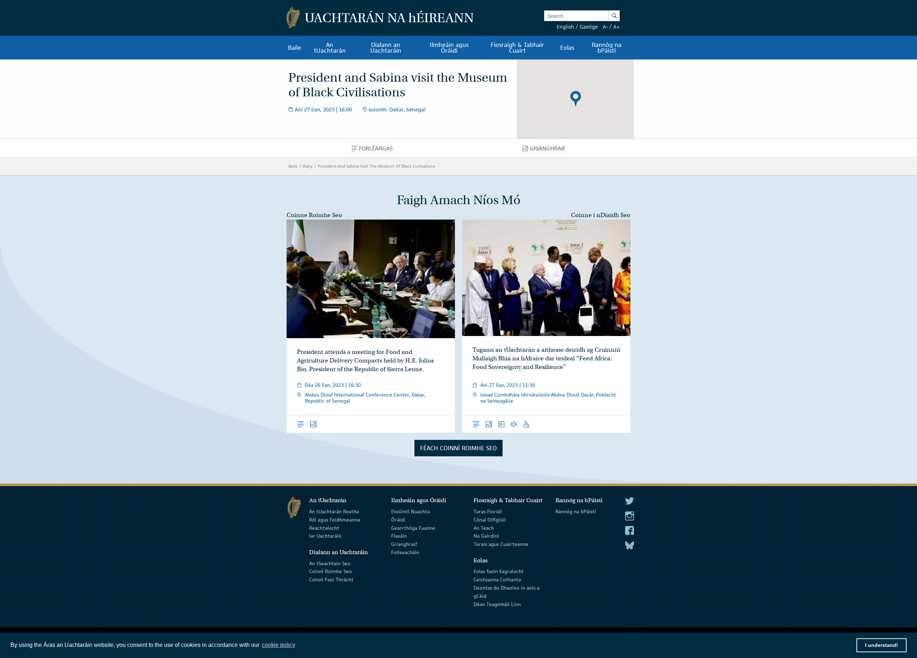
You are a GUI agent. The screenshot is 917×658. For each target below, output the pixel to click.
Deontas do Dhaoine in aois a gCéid (506, 592)
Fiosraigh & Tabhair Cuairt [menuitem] (517, 47)
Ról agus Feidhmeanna (334, 520)
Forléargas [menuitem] (377, 150)
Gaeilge (589, 26)
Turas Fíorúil (488, 511)
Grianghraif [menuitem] (549, 150)
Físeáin (399, 536)
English (565, 26)
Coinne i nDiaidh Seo (600, 215)
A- (605, 26)
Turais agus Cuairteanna (501, 544)
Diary (308, 166)
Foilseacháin (405, 552)
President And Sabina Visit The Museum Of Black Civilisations (376, 166)
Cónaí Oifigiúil (490, 520)
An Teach (484, 527)
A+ (616, 26)
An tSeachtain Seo (329, 563)
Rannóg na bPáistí (576, 511)
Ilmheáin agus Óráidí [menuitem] (449, 47)
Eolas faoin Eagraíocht (499, 571)
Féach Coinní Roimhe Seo (458, 448)
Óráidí (398, 520)
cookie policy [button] (278, 645)
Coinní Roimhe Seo (330, 571)
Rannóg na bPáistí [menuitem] (606, 47)
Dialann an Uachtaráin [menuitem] (385, 47)
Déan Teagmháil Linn (497, 604)
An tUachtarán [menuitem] (330, 47)
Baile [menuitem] (294, 48)
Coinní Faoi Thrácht (331, 579)
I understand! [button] (881, 645)
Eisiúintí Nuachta (410, 511)
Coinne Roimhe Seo (314, 215)
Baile (293, 166)
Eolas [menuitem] (567, 48)
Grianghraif (404, 544)
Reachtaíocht (324, 527)
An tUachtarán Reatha (334, 511)
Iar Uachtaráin (325, 536)
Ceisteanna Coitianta (497, 579)
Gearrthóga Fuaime (413, 527)
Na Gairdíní (486, 536)
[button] (576, 99)
